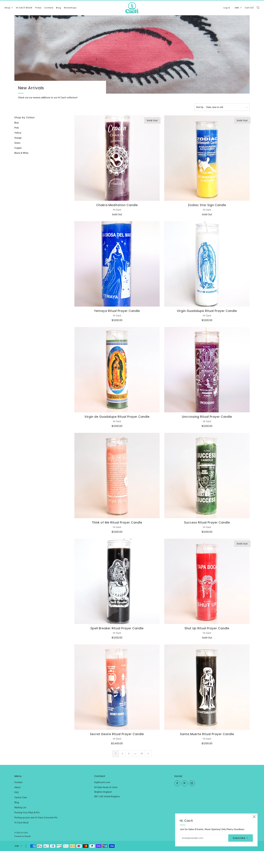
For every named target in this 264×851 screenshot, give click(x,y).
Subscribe (239, 838)
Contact (48, 7)
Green (17, 143)
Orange (18, 137)
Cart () (249, 7)
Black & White (21, 153)
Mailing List (20, 807)
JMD (237, 7)
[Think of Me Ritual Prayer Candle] (117, 475)
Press (38, 7)
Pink (16, 127)
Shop (7, 7)
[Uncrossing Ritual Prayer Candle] (207, 369)
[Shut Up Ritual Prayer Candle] (207, 581)
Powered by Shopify (22, 836)
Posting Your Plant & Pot (26, 812)
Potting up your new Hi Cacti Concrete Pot (35, 817)
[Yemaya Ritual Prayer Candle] (117, 264)
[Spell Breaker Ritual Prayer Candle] (117, 581)
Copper (18, 148)
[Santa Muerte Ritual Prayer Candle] (207, 687)
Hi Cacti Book (21, 822)
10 (142, 754)
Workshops (70, 7)
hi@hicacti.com (102, 782)
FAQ (16, 792)
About (17, 787)
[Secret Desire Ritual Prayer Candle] (117, 687)
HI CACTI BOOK (24, 7)
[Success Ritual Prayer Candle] (207, 475)
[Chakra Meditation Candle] (117, 158)
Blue (16, 122)
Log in (227, 7)
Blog (58, 7)
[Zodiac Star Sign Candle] (207, 158)
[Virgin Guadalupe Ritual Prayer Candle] (207, 264)
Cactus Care (20, 797)
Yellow (17, 132)
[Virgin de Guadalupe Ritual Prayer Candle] (117, 369)
